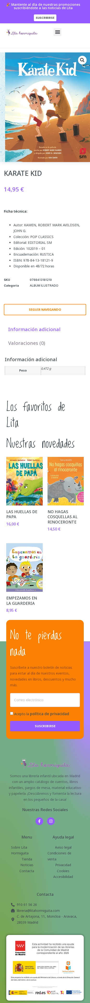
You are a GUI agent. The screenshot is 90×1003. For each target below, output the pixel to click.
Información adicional (34, 329)
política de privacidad (49, 713)
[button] (57, 32)
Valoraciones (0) (26, 343)
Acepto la (41, 714)
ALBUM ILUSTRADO (44, 285)
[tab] (34, 329)
